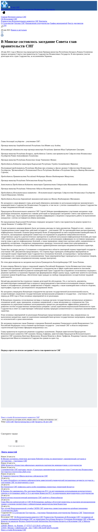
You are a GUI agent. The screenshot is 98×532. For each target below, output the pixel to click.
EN (5, 25)
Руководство (49, 517)
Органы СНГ (19, 23)
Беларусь (39, 422)
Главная (4, 17)
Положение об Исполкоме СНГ (67, 517)
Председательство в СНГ (24, 422)
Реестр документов (75, 23)
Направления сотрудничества (37, 23)
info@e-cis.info (52, 528)
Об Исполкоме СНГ (9, 19)
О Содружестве (7, 23)
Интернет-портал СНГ (17, 17)
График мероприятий (58, 23)
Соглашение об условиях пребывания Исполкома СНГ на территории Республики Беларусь (47, 518)
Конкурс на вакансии (9, 521)
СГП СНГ (10, 422)
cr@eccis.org (46, 526)
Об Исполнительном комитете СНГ (28, 517)
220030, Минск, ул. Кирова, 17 (13, 526)
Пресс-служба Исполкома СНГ (13, 530)
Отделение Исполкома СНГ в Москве (79, 519)
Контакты (43, 21)
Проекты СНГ (76, 513)
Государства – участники (35, 513)
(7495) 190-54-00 (39, 528)
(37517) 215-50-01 (33, 526)
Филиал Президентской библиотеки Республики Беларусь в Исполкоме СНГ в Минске (54, 521)
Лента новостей (9, 452)
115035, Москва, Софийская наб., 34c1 (16, 528)
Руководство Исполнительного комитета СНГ (20, 21)
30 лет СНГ (47, 422)
